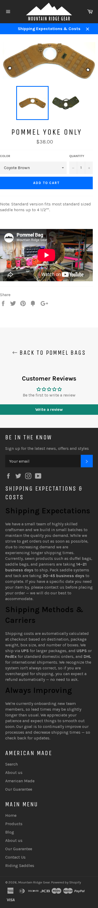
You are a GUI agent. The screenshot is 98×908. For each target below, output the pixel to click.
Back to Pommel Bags (52, 352)
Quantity (76, 156)
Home (10, 815)
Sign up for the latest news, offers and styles (47, 448)
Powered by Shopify (66, 882)
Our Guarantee (18, 789)
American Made (19, 780)
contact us (54, 587)
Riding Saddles (19, 865)
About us (13, 772)
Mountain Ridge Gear (34, 882)
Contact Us (15, 857)
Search (11, 764)
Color (5, 156)
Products (13, 823)
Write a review (49, 409)
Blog (9, 832)
